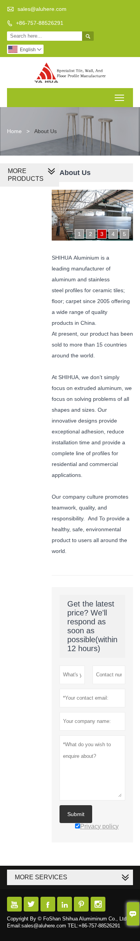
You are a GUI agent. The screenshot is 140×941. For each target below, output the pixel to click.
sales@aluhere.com (42, 9)
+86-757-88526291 (39, 23)
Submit (75, 814)
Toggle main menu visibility (119, 97)
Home (14, 131)
